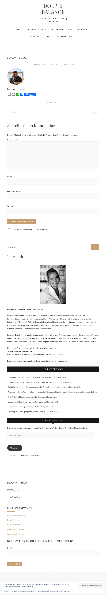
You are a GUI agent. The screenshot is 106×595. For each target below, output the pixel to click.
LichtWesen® (64, 36)
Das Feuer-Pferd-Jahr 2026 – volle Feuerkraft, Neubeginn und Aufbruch (37, 377)
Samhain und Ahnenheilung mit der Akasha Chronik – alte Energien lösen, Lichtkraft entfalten (45, 387)
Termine (34, 36)
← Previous (12, 112)
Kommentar (12, 140)
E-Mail (10, 548)
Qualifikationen (77, 30)
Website (10, 206)
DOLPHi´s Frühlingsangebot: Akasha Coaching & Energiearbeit (33, 397)
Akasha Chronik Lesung (16, 515)
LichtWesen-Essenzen (15, 529)
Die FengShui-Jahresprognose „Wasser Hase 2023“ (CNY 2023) (33, 412)
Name (10, 176)
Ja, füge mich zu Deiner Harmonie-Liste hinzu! (28, 229)
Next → (96, 112)
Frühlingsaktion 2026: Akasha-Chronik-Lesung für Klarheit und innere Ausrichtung (41, 382)
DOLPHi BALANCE (53, 9)
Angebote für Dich (36, 30)
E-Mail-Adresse (14, 191)
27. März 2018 (54, 64)
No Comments (68, 64)
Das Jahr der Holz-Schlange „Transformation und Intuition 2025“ (33, 402)
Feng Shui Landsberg (14, 520)
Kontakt (48, 36)
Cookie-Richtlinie (64, 591)
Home (18, 30)
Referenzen (57, 30)
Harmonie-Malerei (14, 525)
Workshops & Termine (15, 534)
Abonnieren (15, 448)
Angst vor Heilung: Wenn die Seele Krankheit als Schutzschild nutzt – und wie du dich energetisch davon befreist (52, 392)
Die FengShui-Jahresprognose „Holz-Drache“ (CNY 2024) (31, 407)
